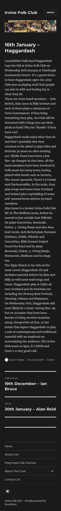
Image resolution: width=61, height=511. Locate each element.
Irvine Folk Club (21, 12)
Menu (50, 12)
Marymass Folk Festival (20, 462)
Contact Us (12, 479)
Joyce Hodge (16, 359)
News (8, 446)
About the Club (15, 471)
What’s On (12, 454)
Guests (50, 359)
